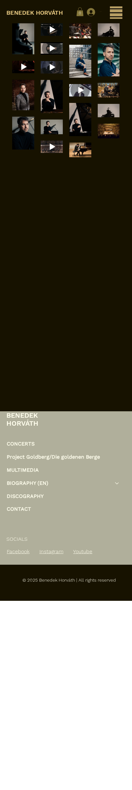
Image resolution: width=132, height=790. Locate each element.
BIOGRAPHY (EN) (27, 483)
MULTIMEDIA (23, 470)
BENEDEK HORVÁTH (35, 12)
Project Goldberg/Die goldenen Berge (53, 457)
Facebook (18, 551)
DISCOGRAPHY (25, 496)
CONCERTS (21, 444)
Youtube (82, 551)
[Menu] (116, 12)
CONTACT (19, 509)
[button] (80, 11)
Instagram (51, 551)
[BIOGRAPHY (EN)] (117, 483)
